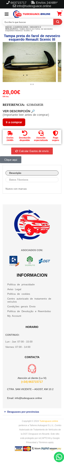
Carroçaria (20, 27)
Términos (43, 442)
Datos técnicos (18, 179)
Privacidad (31, 442)
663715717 (18, 2)
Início (8, 27)
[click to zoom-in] (29, 62)
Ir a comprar (14, 122)
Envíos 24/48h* (46, 2)
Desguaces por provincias (23, 411)
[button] (32, 411)
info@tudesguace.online (34, 6)
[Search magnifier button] (57, 22)
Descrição (15, 173)
